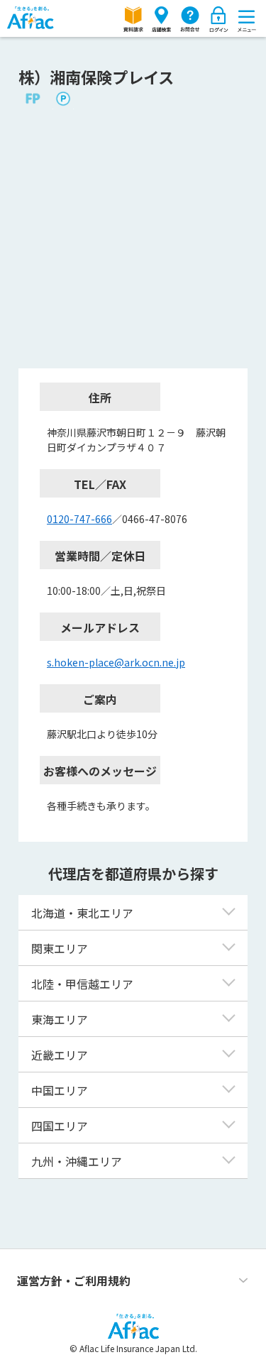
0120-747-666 (79, 519)
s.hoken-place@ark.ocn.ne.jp (116, 662)
